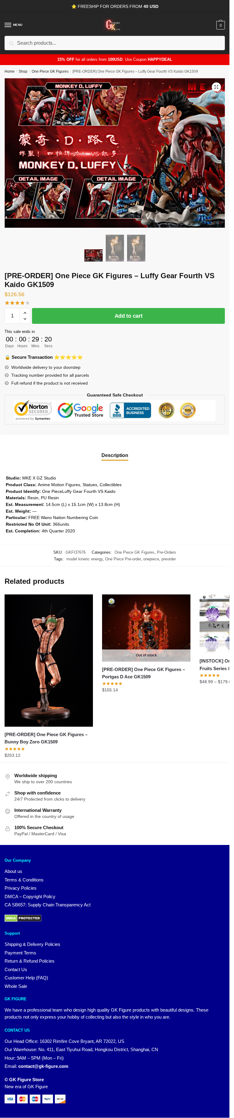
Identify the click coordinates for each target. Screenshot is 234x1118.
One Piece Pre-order (123, 559)
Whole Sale (16, 986)
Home (10, 71)
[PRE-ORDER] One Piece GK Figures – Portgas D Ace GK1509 (143, 673)
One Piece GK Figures (50, 71)
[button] (216, 87)
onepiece (151, 559)
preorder (168, 559)
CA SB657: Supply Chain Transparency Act (47, 904)
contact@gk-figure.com (43, 1066)
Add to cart (129, 316)
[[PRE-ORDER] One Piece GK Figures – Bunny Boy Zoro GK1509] (49, 660)
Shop (23, 71)
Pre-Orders (166, 552)
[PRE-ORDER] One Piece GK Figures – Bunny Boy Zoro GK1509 (46, 738)
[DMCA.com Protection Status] (23, 920)
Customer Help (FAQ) (26, 977)
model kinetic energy (84, 559)
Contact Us (16, 969)
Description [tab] (114, 455)
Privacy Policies (21, 888)
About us (13, 871)
